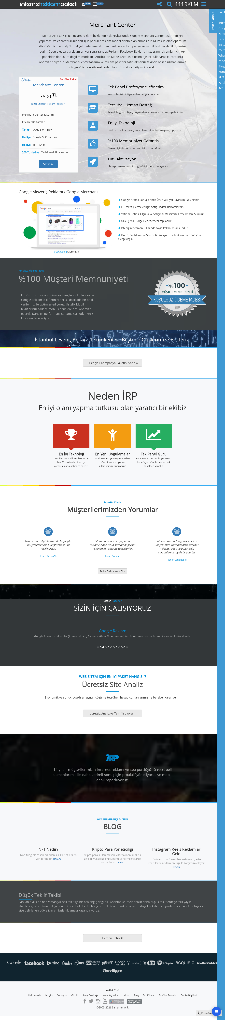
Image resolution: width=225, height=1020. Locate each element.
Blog (136, 995)
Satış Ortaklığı (90, 995)
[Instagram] (98, 1002)
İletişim (49, 995)
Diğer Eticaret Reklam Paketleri (48, 104)
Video (127, 995)
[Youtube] (105, 1002)
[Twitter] (91, 1002)
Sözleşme (62, 995)
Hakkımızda (34, 995)
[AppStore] (134, 1002)
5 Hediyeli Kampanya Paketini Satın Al (112, 363)
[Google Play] (116, 1002)
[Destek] (216, 1011)
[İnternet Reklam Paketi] (49, 4)
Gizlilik (75, 995)
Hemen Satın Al (112, 938)
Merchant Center (48, 85)
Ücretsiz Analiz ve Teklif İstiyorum (112, 713)
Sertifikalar (149, 995)
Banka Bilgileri (189, 995)
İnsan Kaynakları (111, 995)
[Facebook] (84, 1002)
